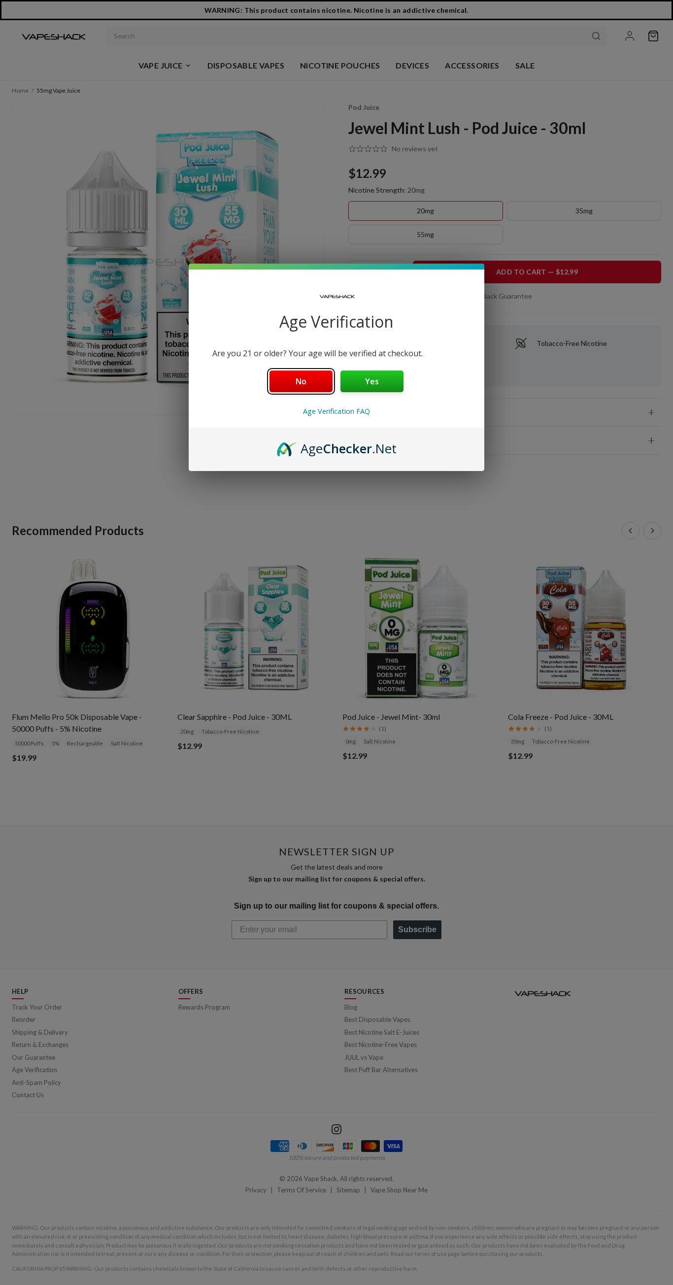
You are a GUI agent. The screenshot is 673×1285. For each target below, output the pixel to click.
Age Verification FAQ (336, 411)
